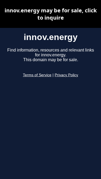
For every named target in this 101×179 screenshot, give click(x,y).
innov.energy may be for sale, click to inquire (51, 14)
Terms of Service (37, 75)
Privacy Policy (66, 75)
